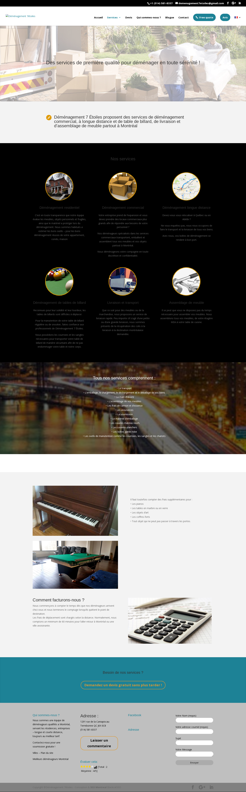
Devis (128, 17)
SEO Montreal (98, 787)
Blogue (169, 17)
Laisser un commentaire (99, 743)
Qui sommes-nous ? (149, 17)
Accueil (98, 17)
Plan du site (47, 752)
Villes (36, 752)
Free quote (206, 17)
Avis (225, 17)
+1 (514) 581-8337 (161, 3)
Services (112, 17)
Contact (183, 17)
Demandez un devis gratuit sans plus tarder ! (123, 685)
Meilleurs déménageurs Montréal (50, 759)
